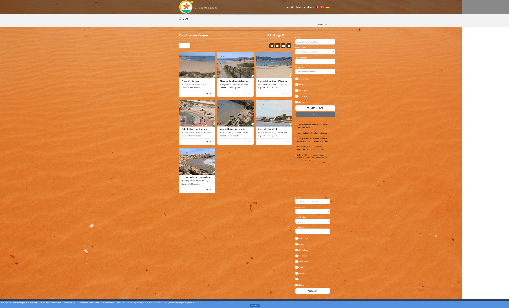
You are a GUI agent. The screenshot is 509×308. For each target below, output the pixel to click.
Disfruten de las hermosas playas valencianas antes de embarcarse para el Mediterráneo (312, 157)
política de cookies (161, 303)
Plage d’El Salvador (191, 81)
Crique (327, 24)
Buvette (301, 84)
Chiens (301, 102)
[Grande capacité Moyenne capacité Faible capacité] (312, 231)
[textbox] (315, 51)
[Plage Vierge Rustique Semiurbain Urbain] (312, 221)
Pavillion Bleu (303, 79)
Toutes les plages (305, 7)
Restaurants (303, 261)
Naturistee (302, 279)
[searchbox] (298, 62)
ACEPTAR (254, 306)
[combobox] (315, 51)
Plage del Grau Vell (267, 129)
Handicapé (302, 96)
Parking (301, 267)
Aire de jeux (303, 90)
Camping (301, 273)
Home (320, 24)
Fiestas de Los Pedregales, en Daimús (312, 133)
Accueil (289, 7)
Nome (297, 38)
